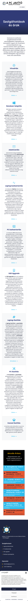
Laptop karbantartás (8, 546)
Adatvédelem (14, 599)
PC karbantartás (7, 549)
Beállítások (14, 596)
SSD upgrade (6, 551)
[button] (26, 572)
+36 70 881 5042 (8, 566)
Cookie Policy (8, 599)
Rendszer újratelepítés (8, 554)
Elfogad (14, 589)
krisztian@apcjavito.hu (9, 564)
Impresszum (20, 599)
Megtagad (14, 592)
